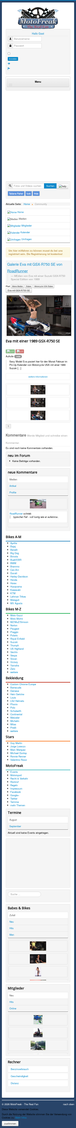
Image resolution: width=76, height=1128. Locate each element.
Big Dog (14, 553)
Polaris (14, 635)
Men (11, 934)
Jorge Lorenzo (17, 746)
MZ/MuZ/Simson (19, 622)
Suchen (50, 186)
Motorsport (16, 775)
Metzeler (15, 717)
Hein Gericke (17, 694)
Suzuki (14, 642)
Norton (13, 625)
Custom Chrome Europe (23, 684)
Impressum (16, 788)
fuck (29, 193)
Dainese (14, 691)
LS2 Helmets (17, 701)
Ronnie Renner (18, 756)
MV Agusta (16, 603)
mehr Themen (17, 805)
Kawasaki (15, 590)
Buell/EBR (15, 559)
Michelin (14, 721)
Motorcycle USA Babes (43, 286)
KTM (12, 593)
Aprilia (13, 543)
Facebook (15, 792)
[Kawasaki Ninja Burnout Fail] (38, 503)
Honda (13, 580)
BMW (13, 563)
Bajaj (13, 546)
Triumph (14, 645)
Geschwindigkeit (19, 1076)
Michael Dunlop (18, 753)
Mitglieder (26, 225)
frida (36, 193)
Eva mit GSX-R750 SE (19, 290)
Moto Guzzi (16, 615)
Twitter (13, 798)
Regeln (14, 785)
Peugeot (14, 628)
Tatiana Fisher (16, 193)
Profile (12, 492)
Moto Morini (16, 618)
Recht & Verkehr (19, 778)
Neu (11, 921)
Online (12, 1008)
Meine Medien (17, 286)
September (15, 826)
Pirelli (13, 727)
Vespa (13, 655)
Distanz (15, 1083)
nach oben (68, 1104)
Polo (12, 707)
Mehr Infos (21, 1117)
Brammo (14, 566)
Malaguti (14, 600)
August (13, 819)
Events (14, 772)
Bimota (14, 556)
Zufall (12, 915)
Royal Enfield (17, 638)
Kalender (25, 232)
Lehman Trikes (18, 596)
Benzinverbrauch (20, 1069)
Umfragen (26, 239)
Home (20, 212)
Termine (14, 802)
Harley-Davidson (19, 576)
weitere (14, 672)
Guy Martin (16, 743)
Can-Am (14, 570)
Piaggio (14, 632)
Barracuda (15, 687)
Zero (12, 668)
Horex (13, 583)
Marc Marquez (18, 749)
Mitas (13, 724)
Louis (13, 697)
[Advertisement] (38, 132)
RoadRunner (16, 513)
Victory (14, 662)
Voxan (13, 658)
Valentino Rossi (18, 759)
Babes (28, 286)
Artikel (12, 486)
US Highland (17, 648)
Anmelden (13, 59)
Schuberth (15, 711)
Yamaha (14, 665)
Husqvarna (16, 586)
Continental (16, 714)
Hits (11, 928)
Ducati (13, 573)
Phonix (14, 704)
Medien (22, 218)
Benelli (14, 549)
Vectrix (14, 652)
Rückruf (14, 782)
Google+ (14, 795)
